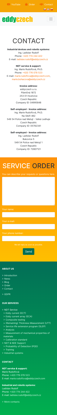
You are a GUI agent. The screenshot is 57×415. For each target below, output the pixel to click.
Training (10, 349)
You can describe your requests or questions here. (28, 174)
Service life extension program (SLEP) (26, 326)
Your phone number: (12, 233)
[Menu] (51, 19)
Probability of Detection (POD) (22, 346)
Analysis (10, 329)
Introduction (10, 275)
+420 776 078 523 (32, 72)
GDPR (7, 294)
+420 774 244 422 (32, 56)
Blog (6, 282)
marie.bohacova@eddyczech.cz (28, 79)
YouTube (15, 4)
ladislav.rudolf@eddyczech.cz (32, 59)
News (7, 278)
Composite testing (15, 319)
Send (28, 251)
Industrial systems (13, 353)
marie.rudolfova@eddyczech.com (32, 76)
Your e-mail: (8, 221)
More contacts (12, 401)
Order (32, 4)
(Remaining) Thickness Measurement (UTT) (28, 323)
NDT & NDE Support (15, 343)
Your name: (8, 209)
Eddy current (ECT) (16, 313)
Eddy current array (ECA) (19, 316)
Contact (48, 4)
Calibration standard (16, 339)
